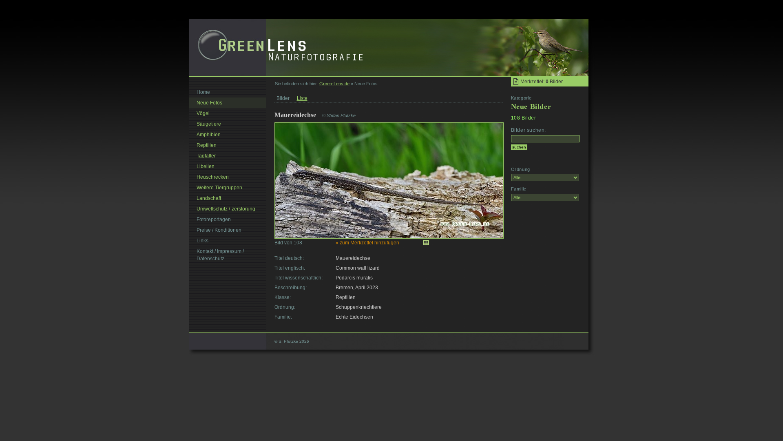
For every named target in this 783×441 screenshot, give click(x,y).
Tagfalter (206, 156)
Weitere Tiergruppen (219, 188)
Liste (302, 98)
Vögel (203, 113)
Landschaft (209, 198)
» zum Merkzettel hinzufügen (367, 243)
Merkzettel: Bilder (541, 81)
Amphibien (209, 134)
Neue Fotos (209, 103)
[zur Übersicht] (426, 243)
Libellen (206, 166)
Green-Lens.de (334, 83)
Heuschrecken (213, 177)
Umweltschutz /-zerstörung (226, 209)
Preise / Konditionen (219, 230)
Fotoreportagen (214, 219)
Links (202, 241)
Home (203, 92)
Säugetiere (209, 124)
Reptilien (207, 145)
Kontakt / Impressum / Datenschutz (220, 254)
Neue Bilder (531, 106)
